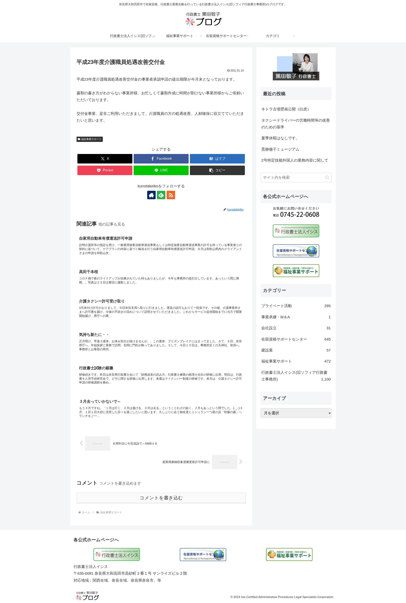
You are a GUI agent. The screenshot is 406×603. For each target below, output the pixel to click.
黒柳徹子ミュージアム (280, 149)
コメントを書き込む (161, 497)
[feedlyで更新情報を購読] (161, 195)
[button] (217, 170)
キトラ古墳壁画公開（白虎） (286, 109)
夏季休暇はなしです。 (280, 138)
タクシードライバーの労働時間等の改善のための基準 (295, 123)
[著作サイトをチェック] (151, 195)
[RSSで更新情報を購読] (171, 195)
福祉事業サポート (91, 139)
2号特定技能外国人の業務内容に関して (294, 160)
